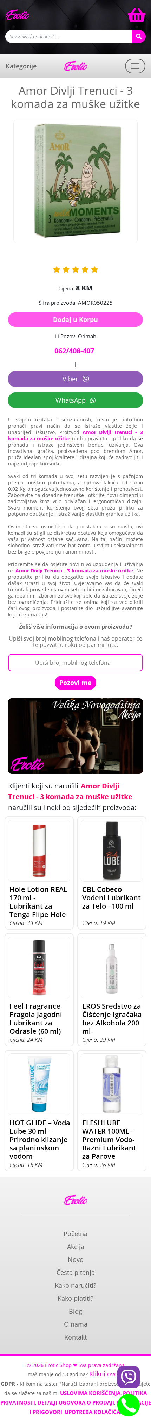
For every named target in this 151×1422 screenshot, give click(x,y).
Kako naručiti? (75, 1285)
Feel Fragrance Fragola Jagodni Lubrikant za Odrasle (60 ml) (35, 1018)
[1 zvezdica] (56, 269)
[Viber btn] (128, 1377)
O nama (75, 1324)
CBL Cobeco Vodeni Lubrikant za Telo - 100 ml (111, 897)
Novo (76, 1259)
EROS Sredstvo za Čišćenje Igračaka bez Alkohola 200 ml (112, 1018)
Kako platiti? (75, 1298)
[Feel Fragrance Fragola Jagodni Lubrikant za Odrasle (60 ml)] (39, 967)
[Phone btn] (128, 1405)
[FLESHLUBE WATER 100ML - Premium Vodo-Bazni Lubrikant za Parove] (112, 1084)
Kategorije (21, 66)
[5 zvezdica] (94, 269)
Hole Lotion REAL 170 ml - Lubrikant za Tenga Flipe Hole (38, 902)
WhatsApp (71, 400)
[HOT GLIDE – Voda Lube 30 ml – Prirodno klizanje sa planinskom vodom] (39, 1084)
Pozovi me (75, 682)
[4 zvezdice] (84, 269)
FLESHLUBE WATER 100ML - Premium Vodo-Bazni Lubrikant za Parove (109, 1140)
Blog (75, 1311)
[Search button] (139, 36)
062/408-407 (74, 350)
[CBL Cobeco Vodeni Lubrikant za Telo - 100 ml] (112, 851)
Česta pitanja (76, 1272)
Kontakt (75, 1337)
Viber (71, 379)
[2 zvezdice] (66, 269)
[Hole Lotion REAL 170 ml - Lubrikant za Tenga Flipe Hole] (39, 851)
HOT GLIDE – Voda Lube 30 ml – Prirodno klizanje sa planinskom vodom (39, 1140)
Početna (75, 1233)
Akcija (75, 1246)
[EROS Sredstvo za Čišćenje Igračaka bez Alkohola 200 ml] (112, 967)
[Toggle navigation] (135, 66)
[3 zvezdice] (75, 269)
